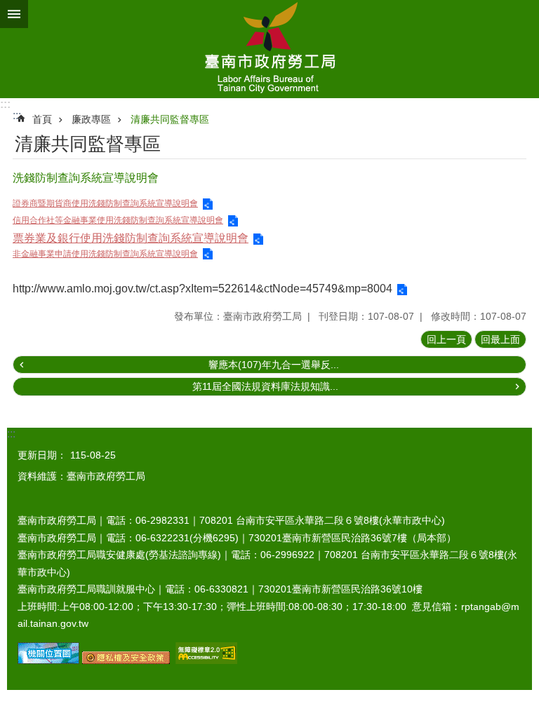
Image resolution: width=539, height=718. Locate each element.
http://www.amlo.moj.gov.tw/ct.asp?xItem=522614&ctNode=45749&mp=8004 (202, 288)
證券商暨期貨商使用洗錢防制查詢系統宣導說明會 (105, 203)
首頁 (42, 119)
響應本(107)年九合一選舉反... (273, 364)
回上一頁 (446, 339)
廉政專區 (91, 119)
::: (5, 104)
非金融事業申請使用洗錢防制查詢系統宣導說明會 (105, 254)
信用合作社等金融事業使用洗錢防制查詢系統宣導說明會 (118, 220)
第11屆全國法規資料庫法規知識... (265, 386)
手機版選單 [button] (14, 14)
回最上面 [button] (500, 339)
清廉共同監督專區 (170, 119)
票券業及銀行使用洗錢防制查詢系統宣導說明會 (130, 238)
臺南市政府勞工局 (269, 49)
